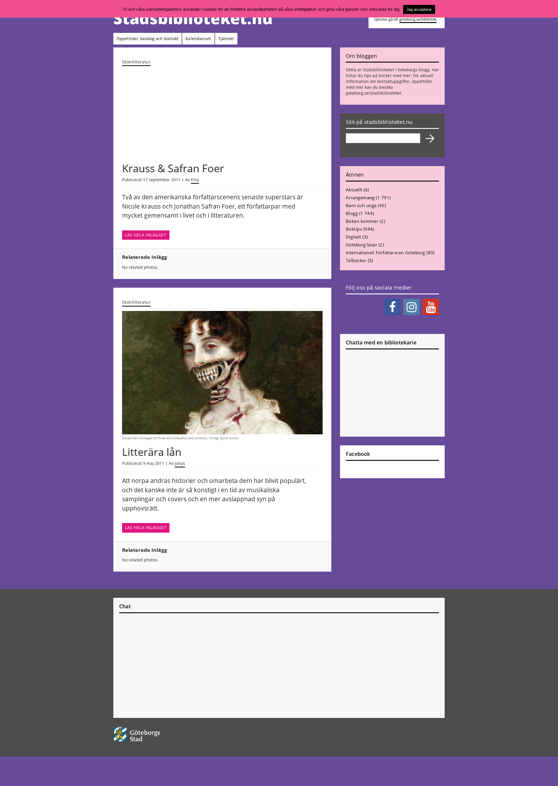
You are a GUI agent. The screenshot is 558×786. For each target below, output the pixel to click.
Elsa (195, 179)
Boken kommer (362, 221)
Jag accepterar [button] (419, 9)
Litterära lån (151, 452)
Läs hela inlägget (146, 235)
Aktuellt (354, 190)
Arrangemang (360, 197)
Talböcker (356, 260)
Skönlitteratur (136, 62)
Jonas (180, 463)
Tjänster (226, 38)
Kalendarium (198, 38)
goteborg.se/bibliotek (418, 19)
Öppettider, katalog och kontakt (147, 38)
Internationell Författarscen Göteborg (385, 252)
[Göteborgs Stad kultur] (151, 734)
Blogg (352, 213)
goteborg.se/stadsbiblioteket (373, 93)
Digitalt (353, 237)
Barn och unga (361, 205)
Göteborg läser (361, 245)
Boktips (354, 229)
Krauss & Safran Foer (173, 168)
